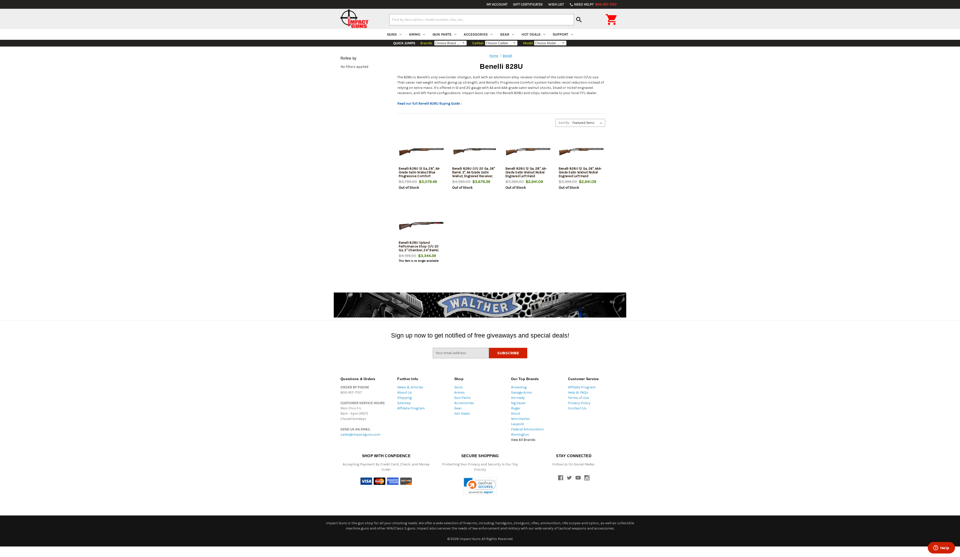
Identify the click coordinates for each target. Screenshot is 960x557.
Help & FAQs (578, 392)
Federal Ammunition (527, 429)
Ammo (414, 34)
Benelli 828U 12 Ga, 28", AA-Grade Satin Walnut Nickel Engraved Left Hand (526, 172)
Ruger (515, 408)
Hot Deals (531, 34)
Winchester (520, 419)
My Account (497, 4)
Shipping (404, 398)
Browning (518, 387)
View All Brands (523, 440)
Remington (520, 434)
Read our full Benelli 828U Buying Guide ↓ (429, 103)
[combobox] (481, 19)
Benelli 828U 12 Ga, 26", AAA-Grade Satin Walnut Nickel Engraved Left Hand (580, 172)
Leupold (517, 424)
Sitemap (404, 403)
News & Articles (410, 387)
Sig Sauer (518, 403)
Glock (515, 413)
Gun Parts (442, 34)
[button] (479, 486)
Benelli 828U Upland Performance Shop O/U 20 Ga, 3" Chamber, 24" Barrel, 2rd (419, 248)
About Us (404, 392)
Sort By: (564, 123)
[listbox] (588, 123)
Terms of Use (578, 398)
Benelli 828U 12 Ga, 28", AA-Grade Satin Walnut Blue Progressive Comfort (419, 172)
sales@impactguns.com (360, 434)
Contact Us (577, 408)
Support (560, 34)
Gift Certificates (528, 4)
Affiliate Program (411, 408)
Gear (504, 34)
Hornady (518, 398)
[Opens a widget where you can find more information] (941, 548)
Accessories (476, 34)
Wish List (556, 4)
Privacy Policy (579, 403)
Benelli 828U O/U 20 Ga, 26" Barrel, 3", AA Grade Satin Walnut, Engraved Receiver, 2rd (473, 174)
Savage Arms (521, 392)
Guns (392, 34)
